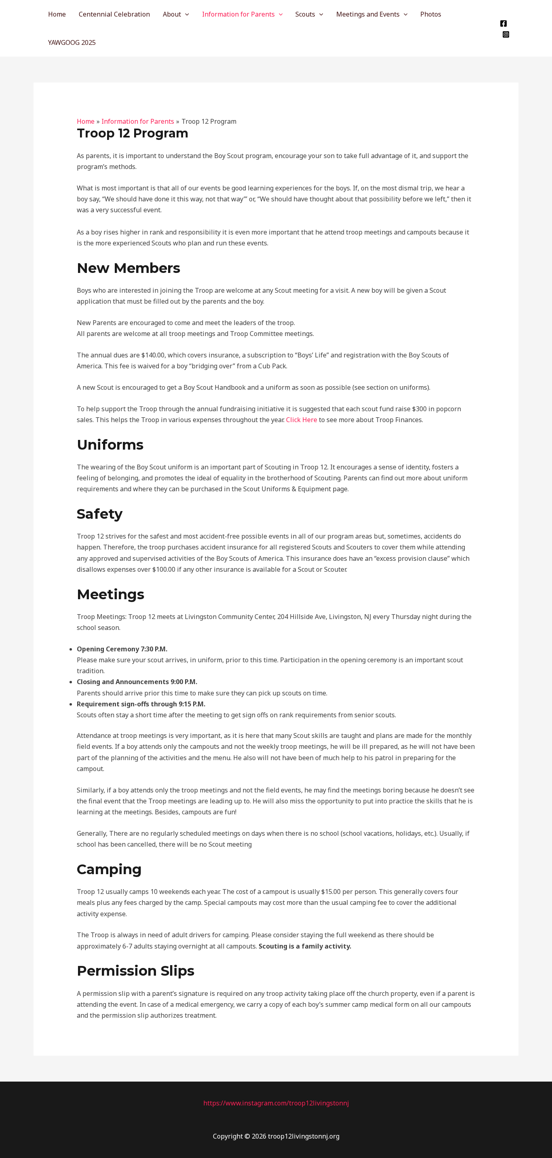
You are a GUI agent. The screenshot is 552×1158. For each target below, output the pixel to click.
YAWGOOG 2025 (72, 42)
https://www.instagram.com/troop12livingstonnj (276, 1103)
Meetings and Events (368, 14)
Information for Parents (238, 14)
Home (57, 14)
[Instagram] (506, 34)
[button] (185, 14)
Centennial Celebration (114, 14)
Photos (430, 14)
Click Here (301, 419)
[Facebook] (503, 23)
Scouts (305, 14)
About (172, 14)
